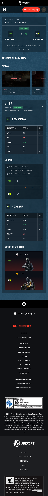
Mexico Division (12, 20)
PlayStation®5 (24, 360)
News (24, 465)
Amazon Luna (24, 373)
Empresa (24, 461)
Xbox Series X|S (24, 352)
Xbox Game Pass (24, 348)
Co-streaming (29, 9)
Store (24, 452)
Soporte (24, 470)
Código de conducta (24, 388)
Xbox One (24, 356)
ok (39, 491)
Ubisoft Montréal (24, 337)
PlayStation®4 (24, 364)
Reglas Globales (24, 383)
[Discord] (24, 304)
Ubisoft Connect (24, 457)
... (27, 20)
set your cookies (18, 492)
